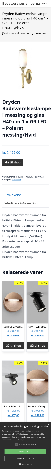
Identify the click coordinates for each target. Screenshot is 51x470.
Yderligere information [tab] (21, 203)
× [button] (48, 424)
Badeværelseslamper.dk (21, 3)
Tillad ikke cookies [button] (25, 458)
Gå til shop (12, 162)
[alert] (25, 445)
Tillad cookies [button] (25, 452)
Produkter (16, 179)
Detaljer (21, 440)
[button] (25, 464)
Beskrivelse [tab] (13, 195)
